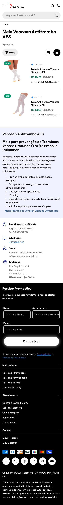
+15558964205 (16, 242)
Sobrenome (39, 308)
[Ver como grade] (48, 52)
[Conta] (52, 6)
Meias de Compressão (46, 210)
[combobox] (31, 15)
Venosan (29, 210)
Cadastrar (31, 341)
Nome (7, 308)
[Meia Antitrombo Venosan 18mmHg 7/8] (15, 105)
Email (7, 323)
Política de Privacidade (14, 357)
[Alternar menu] (4, 6)
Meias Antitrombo (14, 210)
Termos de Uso (44, 354)
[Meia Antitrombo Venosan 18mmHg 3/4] (15, 72)
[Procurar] (56, 15)
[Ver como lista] (57, 52)
